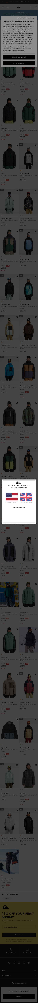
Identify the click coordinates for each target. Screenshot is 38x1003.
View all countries (19, 507)
